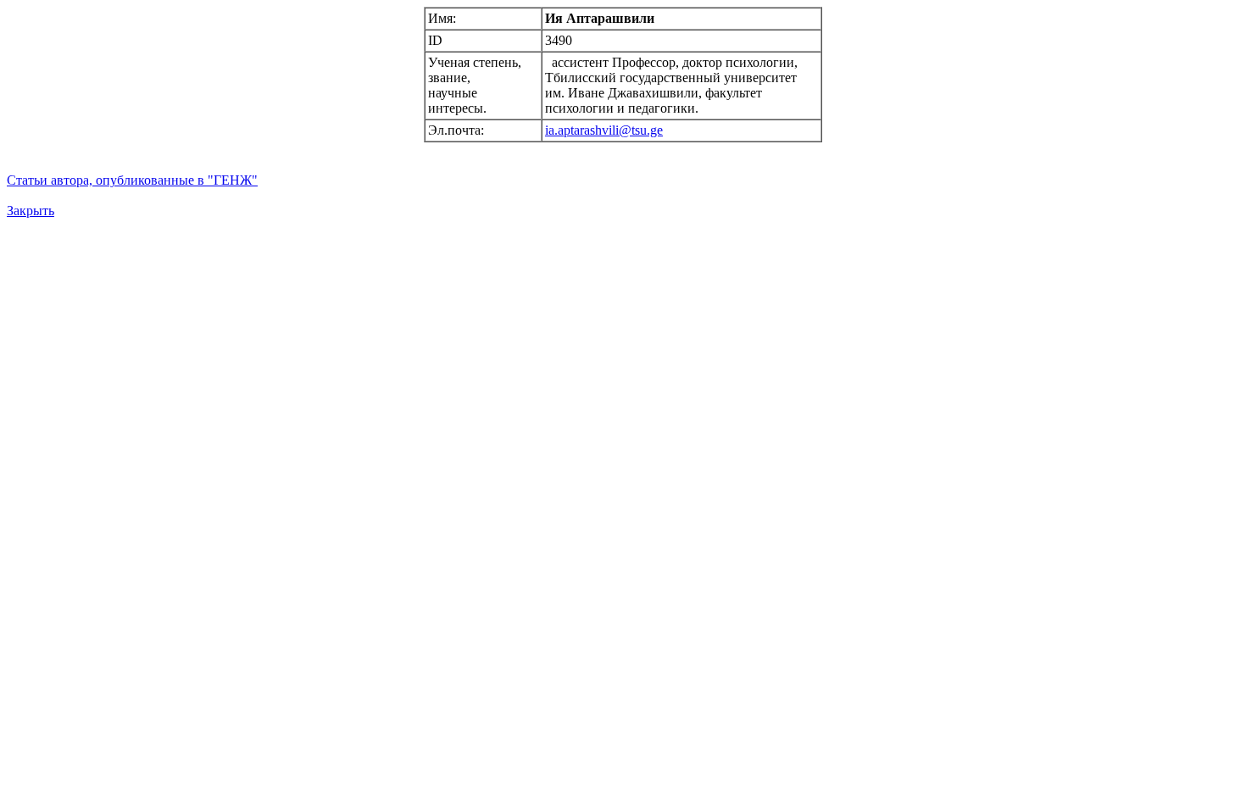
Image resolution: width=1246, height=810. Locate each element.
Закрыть (30, 210)
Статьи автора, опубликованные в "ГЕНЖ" (132, 180)
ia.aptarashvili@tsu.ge (604, 130)
